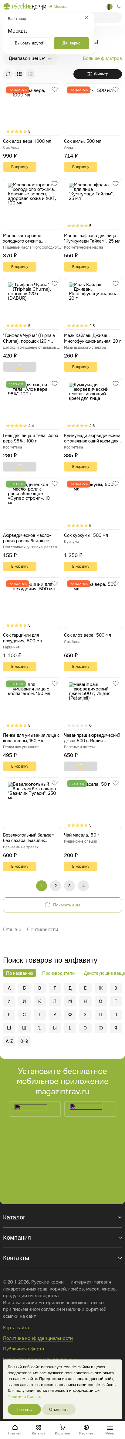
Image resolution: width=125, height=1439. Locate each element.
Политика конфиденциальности (38, 1338)
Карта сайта (16, 1328)
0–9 (24, 1041)
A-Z (9, 1041)
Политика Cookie (24, 1396)
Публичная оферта (23, 1349)
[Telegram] (109, 7)
